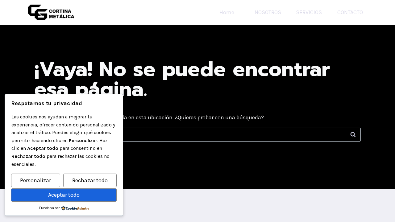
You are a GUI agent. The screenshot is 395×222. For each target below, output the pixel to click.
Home (226, 12)
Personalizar (35, 180)
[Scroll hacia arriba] (381, 211)
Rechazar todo (90, 180)
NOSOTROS (268, 12)
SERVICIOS (309, 12)
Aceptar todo (64, 194)
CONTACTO (350, 12)
